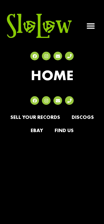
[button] (90, 26)
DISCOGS (83, 117)
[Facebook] (34, 56)
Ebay (37, 130)
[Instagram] (46, 56)
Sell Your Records (35, 117)
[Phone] (69, 56)
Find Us (64, 130)
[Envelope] (57, 56)
